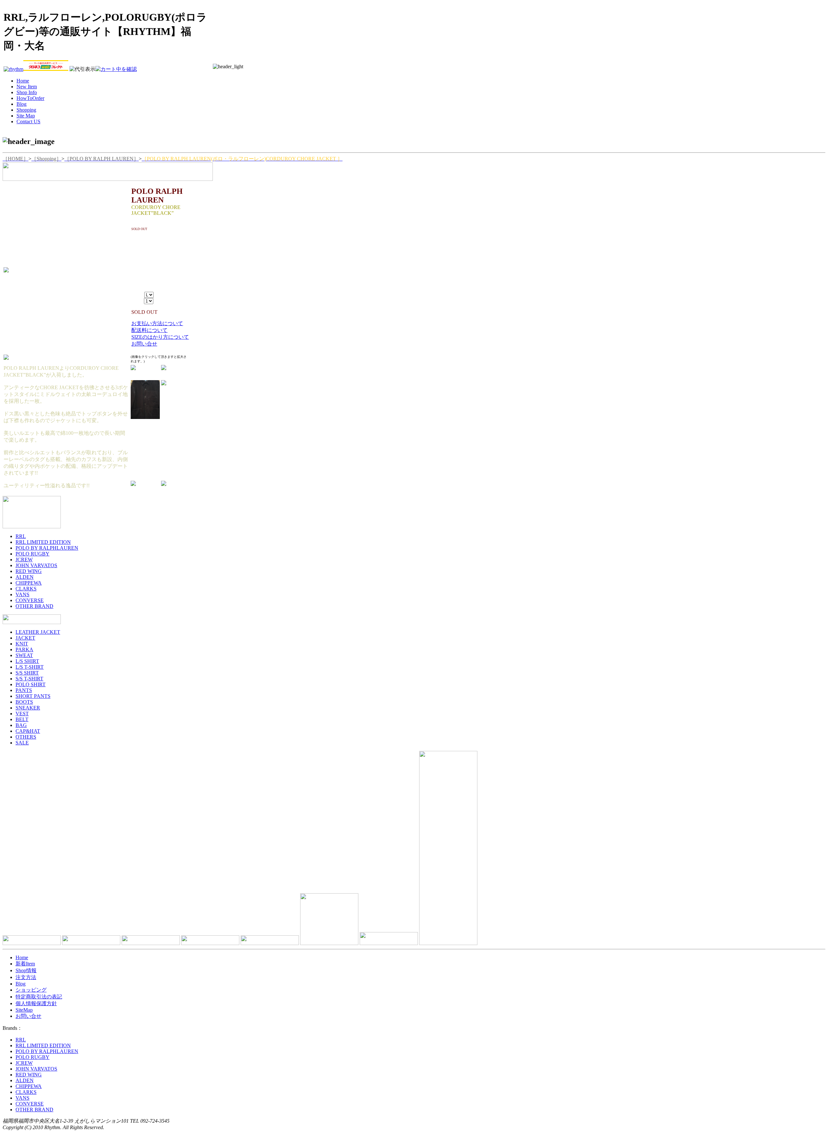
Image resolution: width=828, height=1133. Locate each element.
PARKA (24, 649)
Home (22, 957)
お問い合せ (144, 343)
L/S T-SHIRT (30, 667)
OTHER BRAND (34, 606)
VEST (22, 713)
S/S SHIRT (27, 673)
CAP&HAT (28, 731)
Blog (21, 983)
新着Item (25, 963)
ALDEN (25, 577)
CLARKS (26, 588)
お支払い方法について (157, 323)
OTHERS (26, 737)
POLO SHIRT (31, 684)
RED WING (29, 571)
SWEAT (24, 655)
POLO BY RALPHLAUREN (47, 548)
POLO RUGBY (32, 553)
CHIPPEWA (29, 583)
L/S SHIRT (27, 661)
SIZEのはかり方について (160, 337)
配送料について (149, 330)
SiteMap (24, 1010)
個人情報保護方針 (36, 1003)
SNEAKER (28, 707)
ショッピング (31, 990)
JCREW (24, 559)
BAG (21, 725)
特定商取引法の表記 (39, 996)
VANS (22, 594)
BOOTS (24, 702)
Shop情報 (26, 970)
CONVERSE (30, 600)
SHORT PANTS (33, 696)
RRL (21, 536)
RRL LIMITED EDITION (43, 542)
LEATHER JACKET (38, 632)
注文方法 (26, 977)
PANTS (24, 690)
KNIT (22, 643)
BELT (22, 719)
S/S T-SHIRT (29, 678)
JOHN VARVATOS (36, 565)
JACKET (25, 638)
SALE (22, 742)
